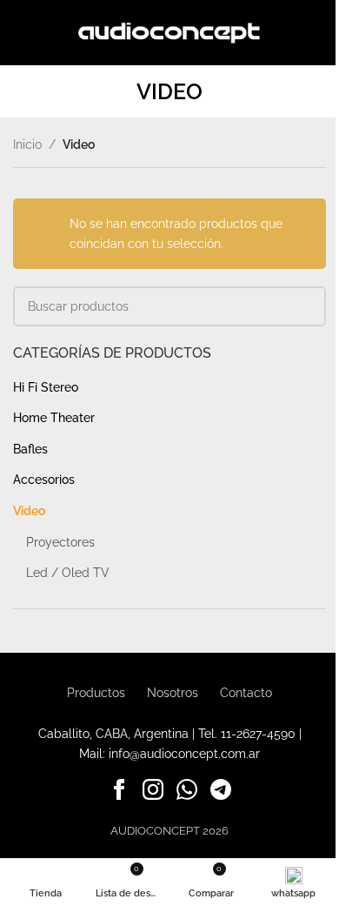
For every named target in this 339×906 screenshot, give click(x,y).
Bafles (30, 449)
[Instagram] (153, 792)
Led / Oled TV (68, 573)
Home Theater (54, 418)
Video (29, 511)
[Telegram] (220, 792)
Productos (96, 693)
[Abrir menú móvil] (20, 33)
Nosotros (172, 693)
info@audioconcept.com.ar (184, 754)
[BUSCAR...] (306, 306)
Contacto (246, 693)
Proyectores (60, 542)
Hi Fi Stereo (45, 387)
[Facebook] (119, 792)
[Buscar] (319, 33)
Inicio (27, 144)
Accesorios (44, 480)
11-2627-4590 (258, 734)
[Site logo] (169, 31)
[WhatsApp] (186, 792)
